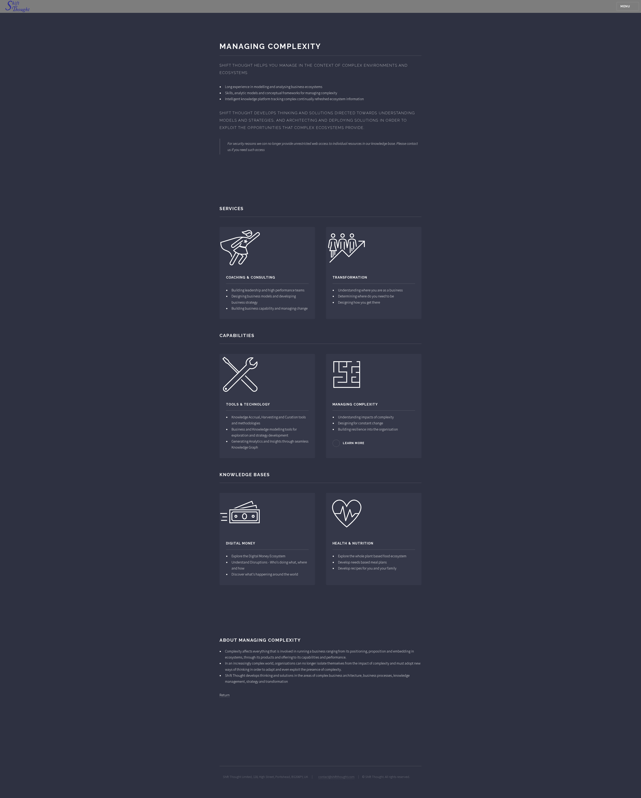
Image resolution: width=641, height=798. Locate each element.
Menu (625, 6)
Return (225, 695)
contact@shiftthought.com (336, 777)
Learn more (353, 443)
